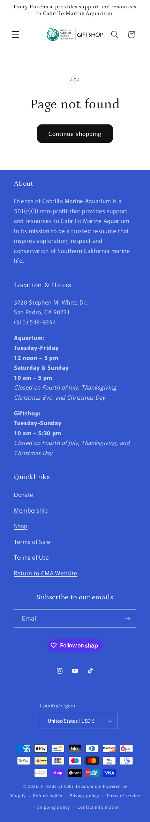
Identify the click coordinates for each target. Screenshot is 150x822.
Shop (21, 526)
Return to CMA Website (45, 573)
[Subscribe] (127, 618)
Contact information (98, 807)
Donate (23, 494)
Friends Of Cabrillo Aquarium (71, 786)
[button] (15, 34)
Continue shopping (75, 133)
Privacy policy (84, 795)
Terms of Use (31, 557)
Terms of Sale (32, 541)
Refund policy (47, 795)
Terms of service (123, 795)
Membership (31, 510)
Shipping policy (53, 807)
